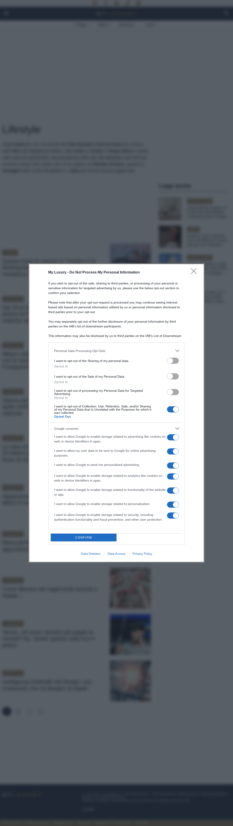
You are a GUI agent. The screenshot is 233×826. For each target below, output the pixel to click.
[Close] (195, 272)
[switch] (173, 361)
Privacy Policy (142, 553)
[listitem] (116, 350)
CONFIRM (83, 537)
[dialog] (116, 413)
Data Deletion (91, 553)
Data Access (116, 553)
